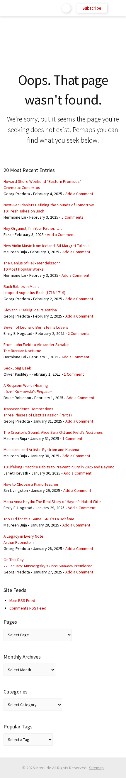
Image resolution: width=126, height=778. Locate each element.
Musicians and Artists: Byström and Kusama (41, 449)
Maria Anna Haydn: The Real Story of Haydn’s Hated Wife (52, 501)
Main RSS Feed (22, 600)
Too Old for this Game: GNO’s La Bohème (39, 519)
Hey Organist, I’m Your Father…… (33, 228)
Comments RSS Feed (27, 608)
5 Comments (73, 217)
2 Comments (79, 333)
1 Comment (74, 374)
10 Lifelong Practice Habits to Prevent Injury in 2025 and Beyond (59, 467)
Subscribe (91, 8)
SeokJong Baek (17, 368)
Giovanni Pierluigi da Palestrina (30, 310)
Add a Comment (79, 193)
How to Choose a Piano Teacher (31, 484)
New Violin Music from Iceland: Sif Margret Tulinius (47, 245)
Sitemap (96, 767)
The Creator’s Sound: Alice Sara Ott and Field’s (53, 432)
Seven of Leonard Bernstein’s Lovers (36, 327)
